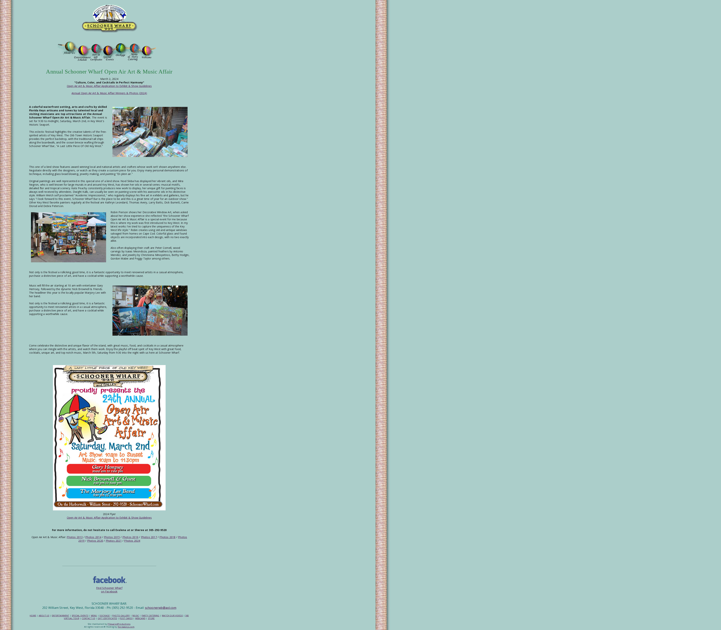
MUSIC (135, 615)
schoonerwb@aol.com (160, 608)
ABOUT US (44, 615)
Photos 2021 (114, 540)
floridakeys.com (126, 626)
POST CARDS (126, 618)
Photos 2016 (130, 537)
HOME (33, 615)
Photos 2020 (95, 540)
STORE (151, 618)
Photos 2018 (167, 537)
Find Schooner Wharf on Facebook (109, 589)
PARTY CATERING (150, 615)
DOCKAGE (105, 615)
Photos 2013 (75, 537)
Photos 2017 (149, 537)
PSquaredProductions (119, 623)
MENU (94, 615)
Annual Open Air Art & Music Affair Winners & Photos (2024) (109, 93)
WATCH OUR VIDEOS (172, 615)
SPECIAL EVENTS (80, 615)
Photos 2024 (132, 540)
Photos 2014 (93, 537)
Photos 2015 (112, 537)
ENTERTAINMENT (60, 615)
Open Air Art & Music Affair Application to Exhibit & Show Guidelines (109, 86)
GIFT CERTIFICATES (107, 618)
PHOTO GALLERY (121, 615)
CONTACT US (88, 618)
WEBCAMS (140, 618)
